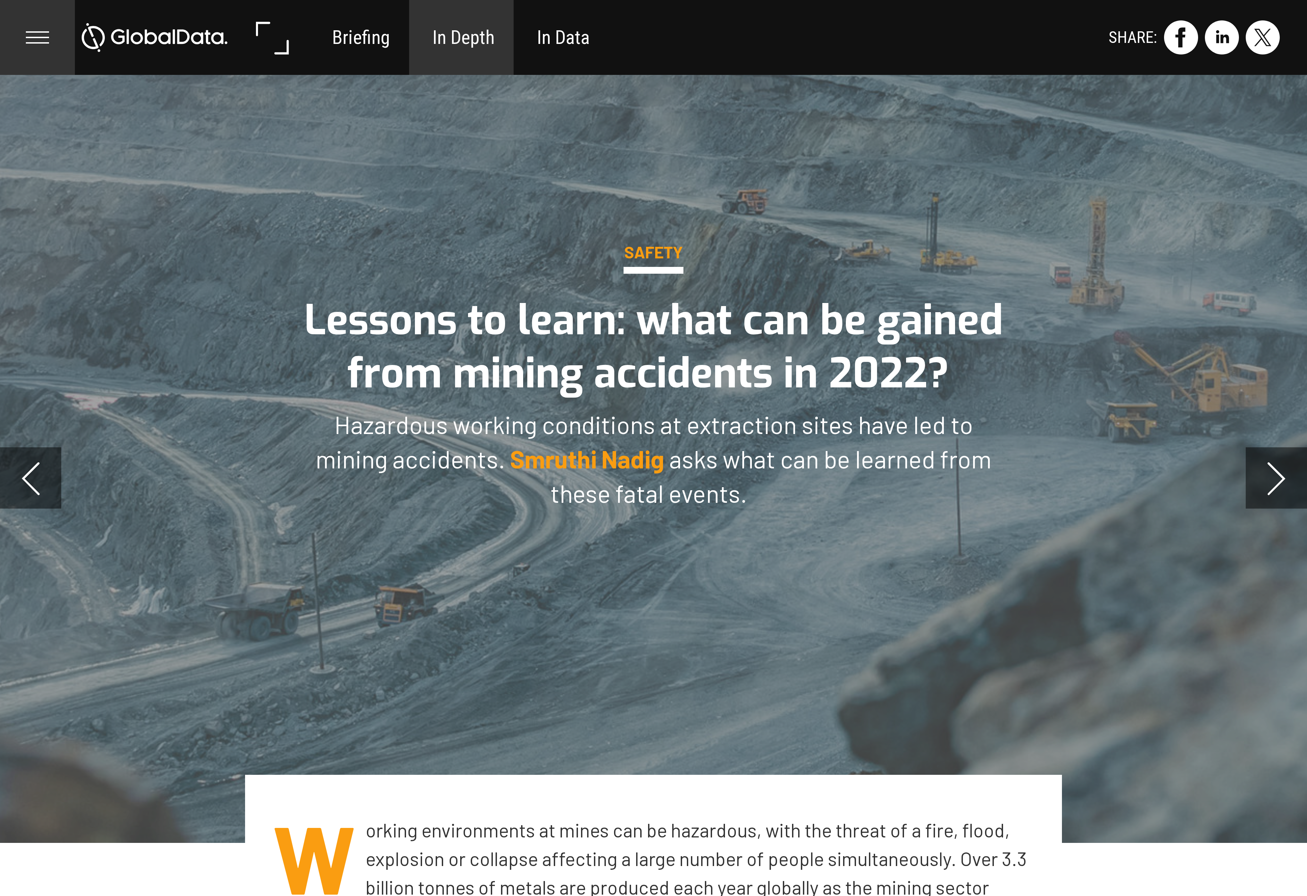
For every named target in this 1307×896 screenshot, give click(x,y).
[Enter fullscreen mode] (271, 37)
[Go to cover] (154, 37)
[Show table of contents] (37, 37)
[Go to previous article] (30, 478)
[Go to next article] (1276, 478)
